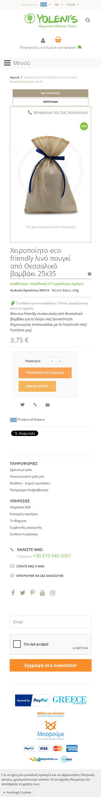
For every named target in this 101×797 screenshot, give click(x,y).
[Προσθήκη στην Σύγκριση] (35, 405)
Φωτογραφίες (50, 93)
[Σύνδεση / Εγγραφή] (43, 40)
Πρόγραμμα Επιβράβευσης (29, 490)
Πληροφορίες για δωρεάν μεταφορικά (48, 47)
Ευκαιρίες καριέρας (23, 514)
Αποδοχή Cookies (18, 792)
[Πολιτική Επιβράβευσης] (13, 303)
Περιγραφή (50, 102)
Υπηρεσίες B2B (20, 507)
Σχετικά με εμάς (21, 470)
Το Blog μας (18, 521)
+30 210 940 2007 (52, 556)
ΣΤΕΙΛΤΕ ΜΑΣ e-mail (30, 566)
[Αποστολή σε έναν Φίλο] (48, 405)
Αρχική (14, 77)
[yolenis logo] (51, 15)
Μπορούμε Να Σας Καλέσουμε (61, 112)
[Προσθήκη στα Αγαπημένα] (23, 405)
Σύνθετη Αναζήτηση (24, 534)
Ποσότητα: (33, 361)
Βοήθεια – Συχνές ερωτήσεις (30, 483)
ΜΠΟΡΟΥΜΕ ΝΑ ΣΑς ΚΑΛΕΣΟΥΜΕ (40, 576)
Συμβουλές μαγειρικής (26, 527)
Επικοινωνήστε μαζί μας (27, 476)
